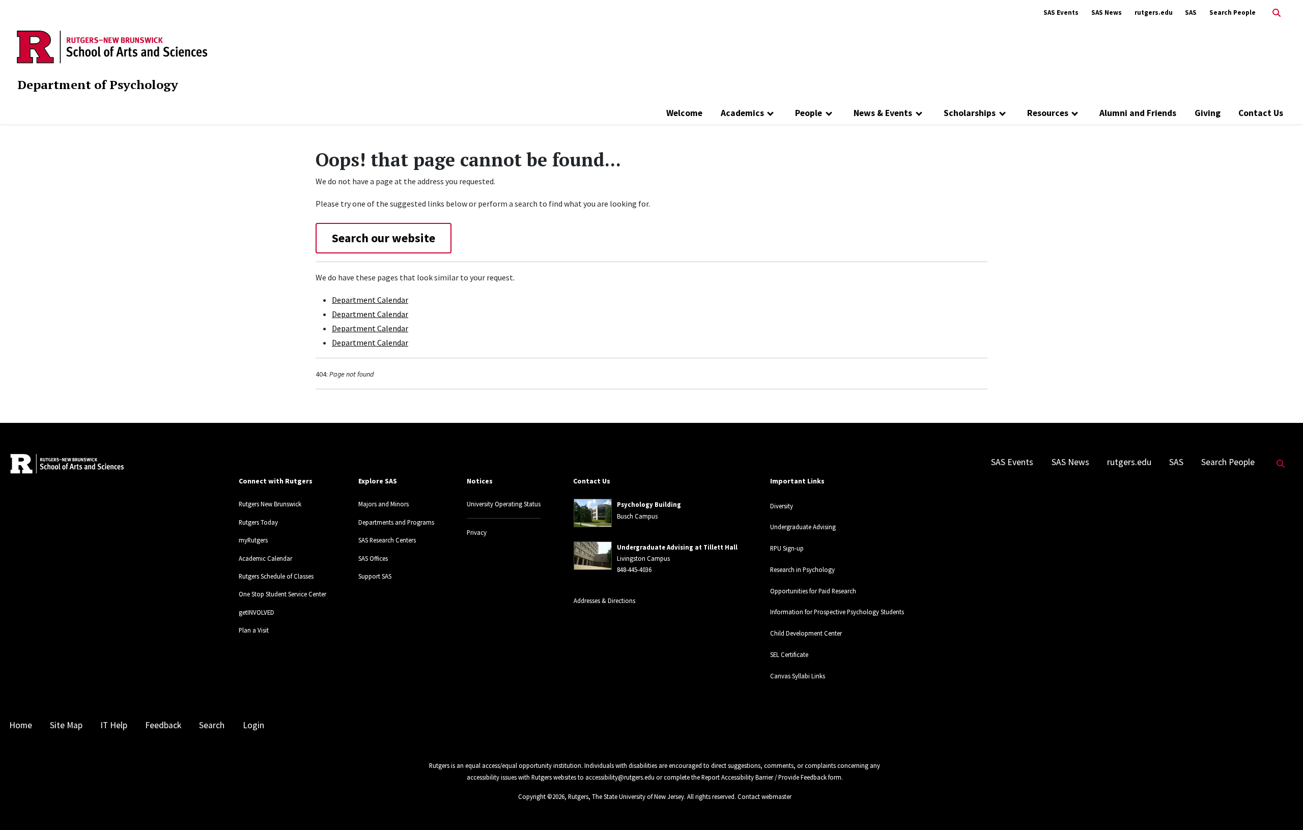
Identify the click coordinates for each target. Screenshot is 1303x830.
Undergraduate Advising (803, 527)
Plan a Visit (254, 630)
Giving (1208, 113)
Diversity (781, 506)
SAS (1191, 12)
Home (20, 725)
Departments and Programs (396, 522)
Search (211, 725)
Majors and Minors (383, 504)
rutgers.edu (1154, 12)
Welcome (684, 113)
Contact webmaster (764, 796)
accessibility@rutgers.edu (620, 777)
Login (253, 725)
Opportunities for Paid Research (813, 591)
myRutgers (253, 540)
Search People (1232, 12)
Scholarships (970, 113)
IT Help (113, 725)
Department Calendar (370, 300)
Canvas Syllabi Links (797, 676)
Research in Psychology (802, 569)
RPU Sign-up (787, 548)
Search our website (383, 238)
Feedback (163, 725)
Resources (1047, 113)
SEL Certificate (789, 654)
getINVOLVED (256, 612)
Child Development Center (806, 633)
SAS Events (1061, 12)
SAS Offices (373, 558)
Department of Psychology (97, 84)
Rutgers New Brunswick (270, 504)
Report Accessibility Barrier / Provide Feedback (764, 777)
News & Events (883, 113)
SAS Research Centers (387, 540)
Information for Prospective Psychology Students (837, 612)
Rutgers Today (258, 522)
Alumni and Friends (1137, 113)
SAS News (1106, 12)
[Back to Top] (1280, 805)
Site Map (66, 725)
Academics (742, 113)
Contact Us (1260, 113)
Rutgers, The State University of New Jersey (626, 796)
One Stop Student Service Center (282, 594)
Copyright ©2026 (541, 796)
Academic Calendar (265, 558)
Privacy (477, 532)
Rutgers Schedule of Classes (276, 576)
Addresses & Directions (604, 600)
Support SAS (374, 576)
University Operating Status (504, 504)
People (808, 113)
